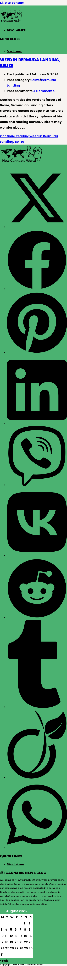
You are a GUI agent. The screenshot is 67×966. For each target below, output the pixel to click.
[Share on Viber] (37, 485)
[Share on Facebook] (37, 289)
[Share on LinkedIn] (37, 423)
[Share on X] (37, 227)
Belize (35, 80)
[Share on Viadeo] (37, 777)
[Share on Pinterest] (37, 352)
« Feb (4, 960)
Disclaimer (14, 51)
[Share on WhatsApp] (37, 848)
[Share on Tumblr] (37, 707)
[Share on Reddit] (37, 617)
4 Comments (43, 91)
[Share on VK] (37, 555)
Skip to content (12, 3)
